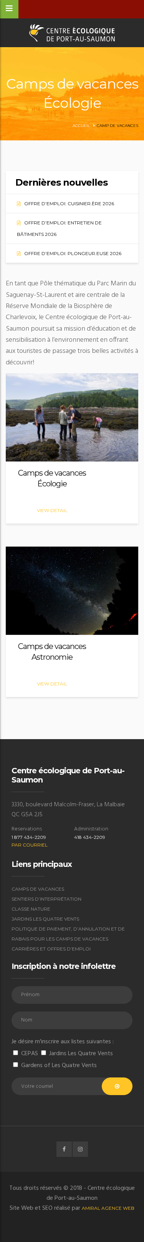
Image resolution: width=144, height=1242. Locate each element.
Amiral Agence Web (108, 1208)
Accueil (81, 125)
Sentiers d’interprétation (46, 899)
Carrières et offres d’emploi (51, 949)
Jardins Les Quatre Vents (45, 919)
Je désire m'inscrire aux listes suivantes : (63, 1042)
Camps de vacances (38, 889)
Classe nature (31, 909)
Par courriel (30, 845)
